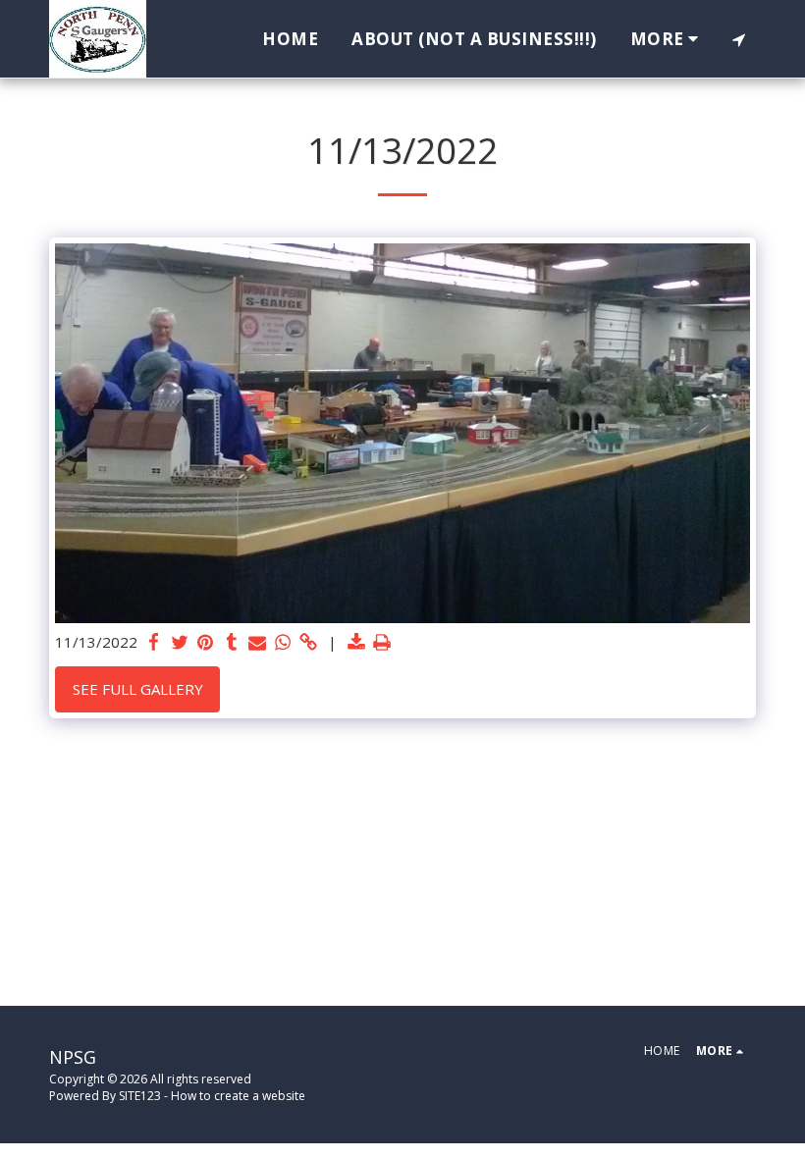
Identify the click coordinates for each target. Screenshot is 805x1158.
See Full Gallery (138, 689)
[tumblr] (231, 642)
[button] (739, 39)
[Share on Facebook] (154, 642)
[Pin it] (205, 642)
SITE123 (140, 1095)
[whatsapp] (283, 642)
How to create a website (238, 1095)
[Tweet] (180, 642)
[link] (308, 642)
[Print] (382, 642)
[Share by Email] (257, 642)
